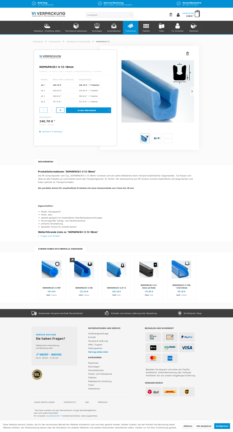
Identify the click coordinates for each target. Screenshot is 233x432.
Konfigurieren (222, 426)
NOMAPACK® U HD (84, 288)
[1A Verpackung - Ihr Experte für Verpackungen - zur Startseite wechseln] (48, 15)
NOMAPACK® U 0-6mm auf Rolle (149, 286)
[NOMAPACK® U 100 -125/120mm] (181, 269)
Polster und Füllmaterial (100, 374)
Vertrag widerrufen (98, 352)
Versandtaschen (96, 370)
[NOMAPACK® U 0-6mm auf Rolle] (149, 269)
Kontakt (92, 337)
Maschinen (93, 363)
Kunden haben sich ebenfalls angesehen (60, 249)
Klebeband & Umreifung (100, 381)
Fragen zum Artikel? (50, 236)
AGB (87, 402)
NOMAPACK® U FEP (52, 288)
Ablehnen (188, 426)
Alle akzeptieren (204, 426)
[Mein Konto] (180, 15)
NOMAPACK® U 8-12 (116, 288)
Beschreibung (45, 161)
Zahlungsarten (95, 348)
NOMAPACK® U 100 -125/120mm (181, 286)
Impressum (102, 402)
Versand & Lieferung (98, 341)
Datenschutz (70, 402)
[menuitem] (110, 15)
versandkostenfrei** (53, 416)
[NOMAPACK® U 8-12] (116, 269)
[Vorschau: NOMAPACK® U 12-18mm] (145, 138)
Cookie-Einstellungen (44, 402)
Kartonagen (94, 366)
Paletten (92, 377)
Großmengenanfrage (98, 333)
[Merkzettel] (173, 15)
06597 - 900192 (51, 354)
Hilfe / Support (95, 344)
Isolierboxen (94, 388)
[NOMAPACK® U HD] (84, 269)
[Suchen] (131, 15)
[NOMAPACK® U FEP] (51, 269)
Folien (91, 385)
